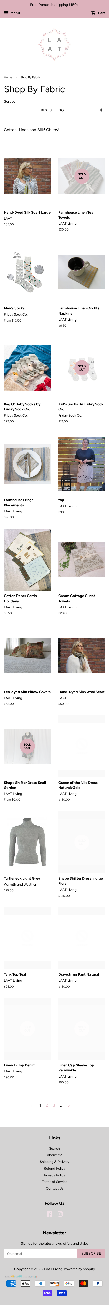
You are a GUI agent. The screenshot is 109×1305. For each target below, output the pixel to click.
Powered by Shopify (79, 1269)
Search (54, 1148)
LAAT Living (53, 1269)
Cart (101, 13)
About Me (54, 1155)
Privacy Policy (54, 1175)
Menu (15, 13)
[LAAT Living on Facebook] (49, 1215)
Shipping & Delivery (54, 1162)
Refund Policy (54, 1168)
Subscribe (91, 1253)
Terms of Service (54, 1182)
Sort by (10, 101)
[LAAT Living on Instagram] (60, 1215)
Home (8, 77)
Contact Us (54, 1188)
